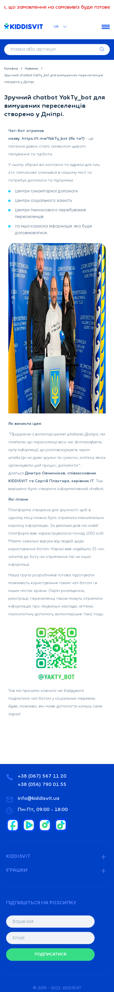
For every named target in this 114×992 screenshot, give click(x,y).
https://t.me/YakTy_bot (45, 139)
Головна (11, 68)
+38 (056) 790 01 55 (42, 784)
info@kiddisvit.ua (38, 798)
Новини (32, 68)
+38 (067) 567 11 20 (42, 776)
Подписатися (50, 954)
